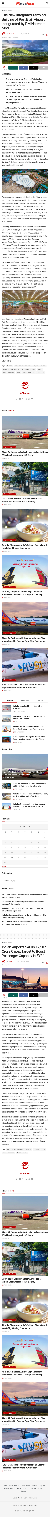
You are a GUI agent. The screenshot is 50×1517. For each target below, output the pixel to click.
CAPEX (36, 1149)
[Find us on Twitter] (21, 1510)
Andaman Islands (28, 369)
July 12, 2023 (24, 961)
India (40, 369)
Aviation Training (9, 1488)
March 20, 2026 (7, 505)
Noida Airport (22, 1153)
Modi (18, 373)
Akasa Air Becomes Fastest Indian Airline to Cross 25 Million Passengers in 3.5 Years (23, 773)
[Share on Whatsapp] (13, 68)
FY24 (43, 1149)
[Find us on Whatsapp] (27, 1510)
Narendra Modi (28, 373)
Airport (9, 366)
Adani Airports (17, 1149)
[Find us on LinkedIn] (24, 1510)
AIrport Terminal (39, 366)
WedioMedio (33, 1506)
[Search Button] (47, 3)
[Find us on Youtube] (33, 1510)
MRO (26, 1488)
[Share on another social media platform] (43, 68)
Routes (34, 1486)
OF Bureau (12, 34)
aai (8, 1149)
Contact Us (24, 1491)
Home (4, 11)
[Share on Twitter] (33, 68)
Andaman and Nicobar (11, 369)
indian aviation (8, 373)
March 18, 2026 (7, 690)
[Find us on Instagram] (18, 1510)
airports (28, 1149)
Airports (9, 11)
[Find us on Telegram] (30, 1510)
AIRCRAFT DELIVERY (37, 1488)
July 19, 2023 (24, 34)
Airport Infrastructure (23, 366)
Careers (19, 1488)
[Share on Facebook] (23, 68)
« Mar (4, 866)
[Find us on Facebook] (15, 1510)
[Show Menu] (3, 3)
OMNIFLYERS (22, 1506)
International (26, 1486)
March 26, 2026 (7, 458)
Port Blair (40, 373)
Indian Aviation (10, 447)
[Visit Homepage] (25, 4)
